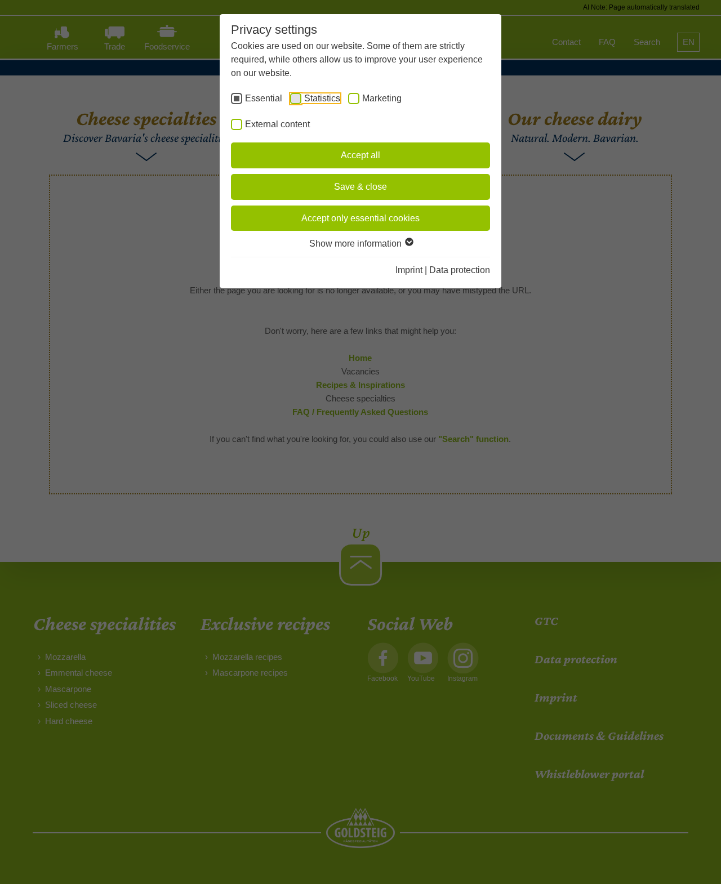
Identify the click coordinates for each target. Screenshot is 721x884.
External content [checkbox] (277, 124)
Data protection (459, 270)
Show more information (356, 243)
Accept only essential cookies (360, 218)
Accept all (360, 155)
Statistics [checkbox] (322, 98)
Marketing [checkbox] (382, 98)
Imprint (408, 270)
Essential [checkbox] (263, 98)
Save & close (360, 186)
